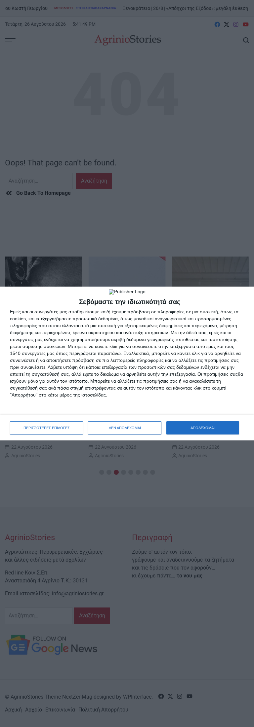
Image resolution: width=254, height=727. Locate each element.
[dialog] (127, 363)
